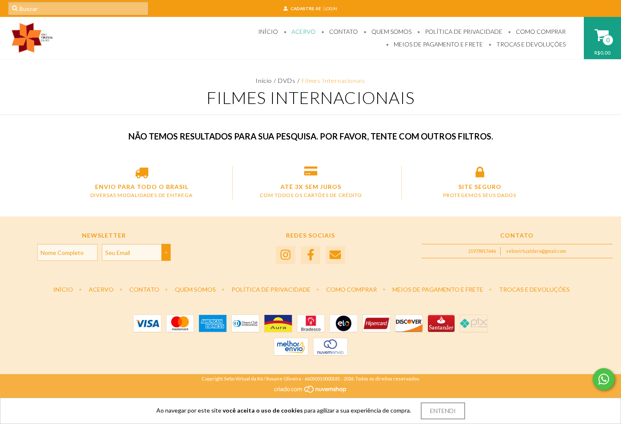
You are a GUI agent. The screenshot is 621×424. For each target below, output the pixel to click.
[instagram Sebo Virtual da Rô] (285, 255)
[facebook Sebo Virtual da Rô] (310, 255)
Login (330, 8)
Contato (343, 31)
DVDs (287, 80)
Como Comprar (540, 31)
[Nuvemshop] (311, 391)
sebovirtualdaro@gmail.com (536, 251)
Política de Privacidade (463, 31)
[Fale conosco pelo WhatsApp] (604, 379)
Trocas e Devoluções (530, 44)
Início (268, 31)
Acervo (303, 31)
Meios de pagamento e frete (437, 44)
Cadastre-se (306, 8)
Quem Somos (390, 31)
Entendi (443, 410)
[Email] (335, 255)
